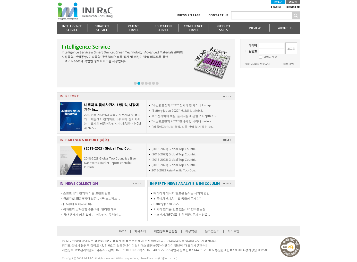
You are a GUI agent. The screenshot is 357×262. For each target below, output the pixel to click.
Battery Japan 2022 (166, 204)
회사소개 (140, 231)
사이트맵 (233, 231)
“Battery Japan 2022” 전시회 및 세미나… (178, 111)
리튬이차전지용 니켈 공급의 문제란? (177, 198)
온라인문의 (212, 231)
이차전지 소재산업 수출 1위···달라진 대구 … (91, 209)
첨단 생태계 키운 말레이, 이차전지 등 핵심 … (92, 214)
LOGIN (276, 7)
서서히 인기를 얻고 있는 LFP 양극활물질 (179, 209)
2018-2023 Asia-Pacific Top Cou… (174, 170)
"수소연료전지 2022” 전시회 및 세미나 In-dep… (182, 105)
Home (122, 231)
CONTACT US (218, 15)
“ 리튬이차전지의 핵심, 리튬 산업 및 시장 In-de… (183, 127)
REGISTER (293, 7)
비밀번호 (251, 51)
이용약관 (191, 231)
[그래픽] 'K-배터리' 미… (78, 204)
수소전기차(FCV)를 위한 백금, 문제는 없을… (181, 214)
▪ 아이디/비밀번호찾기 (257, 64)
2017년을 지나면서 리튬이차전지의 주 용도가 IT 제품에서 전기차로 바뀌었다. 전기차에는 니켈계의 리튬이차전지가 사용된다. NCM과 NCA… (112, 121)
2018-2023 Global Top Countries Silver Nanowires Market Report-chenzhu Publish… (110, 162)
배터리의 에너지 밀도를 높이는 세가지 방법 (181, 193)
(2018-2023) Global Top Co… (108, 148)
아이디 (252, 45)
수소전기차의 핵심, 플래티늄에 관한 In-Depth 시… (184, 116)
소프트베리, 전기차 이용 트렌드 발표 (86, 193)
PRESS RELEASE (188, 15)
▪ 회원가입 (287, 64)
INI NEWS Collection (79, 183)
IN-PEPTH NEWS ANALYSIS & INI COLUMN (185, 183)
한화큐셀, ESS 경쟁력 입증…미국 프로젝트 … (91, 198)
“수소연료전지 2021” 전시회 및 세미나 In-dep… (182, 121)
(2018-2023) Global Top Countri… (174, 149)
